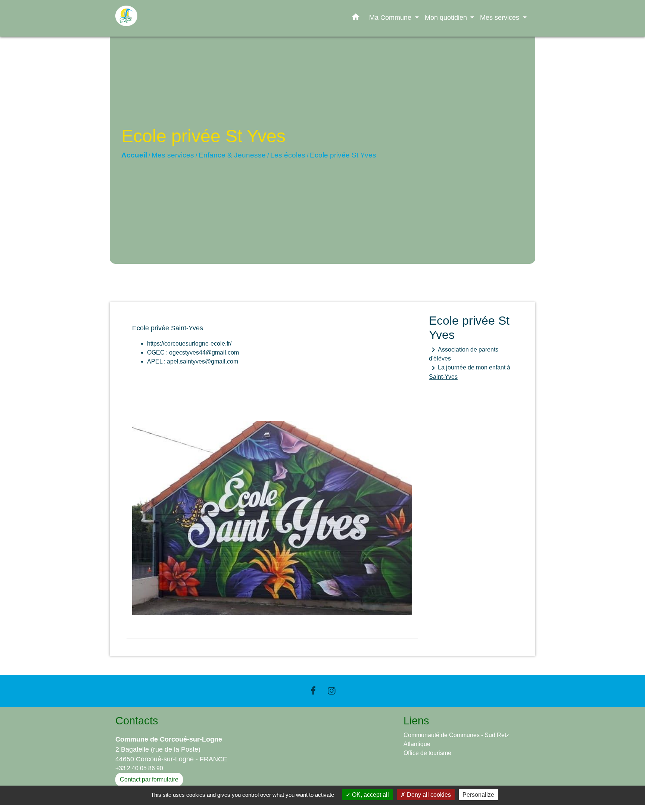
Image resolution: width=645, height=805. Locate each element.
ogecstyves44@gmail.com (204, 352)
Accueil (134, 155)
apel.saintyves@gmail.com (202, 361)
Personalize (478, 795)
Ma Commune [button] (391, 17)
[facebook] (313, 690)
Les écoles (287, 155)
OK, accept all (369, 795)
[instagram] (331, 690)
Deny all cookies (428, 795)
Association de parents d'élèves (463, 353)
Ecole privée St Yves (343, 155)
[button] (355, 18)
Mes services (173, 155)
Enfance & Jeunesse (232, 155)
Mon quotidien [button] (447, 17)
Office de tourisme (427, 753)
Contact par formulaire (149, 779)
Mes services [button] (500, 17)
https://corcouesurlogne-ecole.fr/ (189, 343)
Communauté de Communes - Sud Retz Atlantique (456, 739)
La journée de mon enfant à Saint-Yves (469, 372)
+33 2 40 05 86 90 (139, 768)
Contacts (136, 721)
